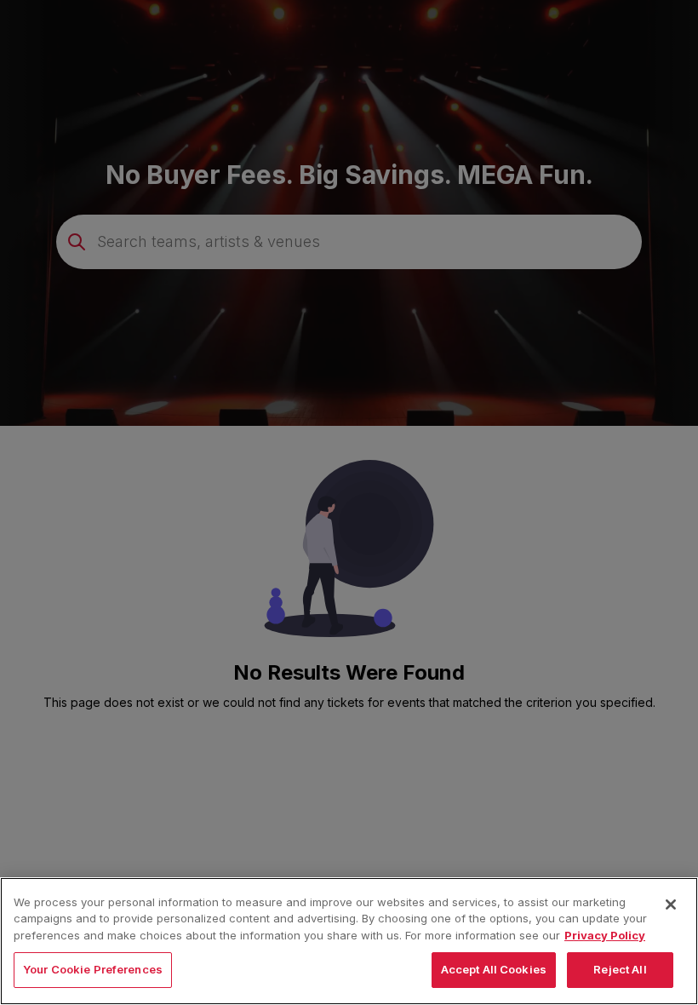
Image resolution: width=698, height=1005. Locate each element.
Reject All (619, 969)
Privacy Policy (604, 935)
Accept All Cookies (493, 969)
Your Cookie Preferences (93, 969)
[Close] (670, 904)
